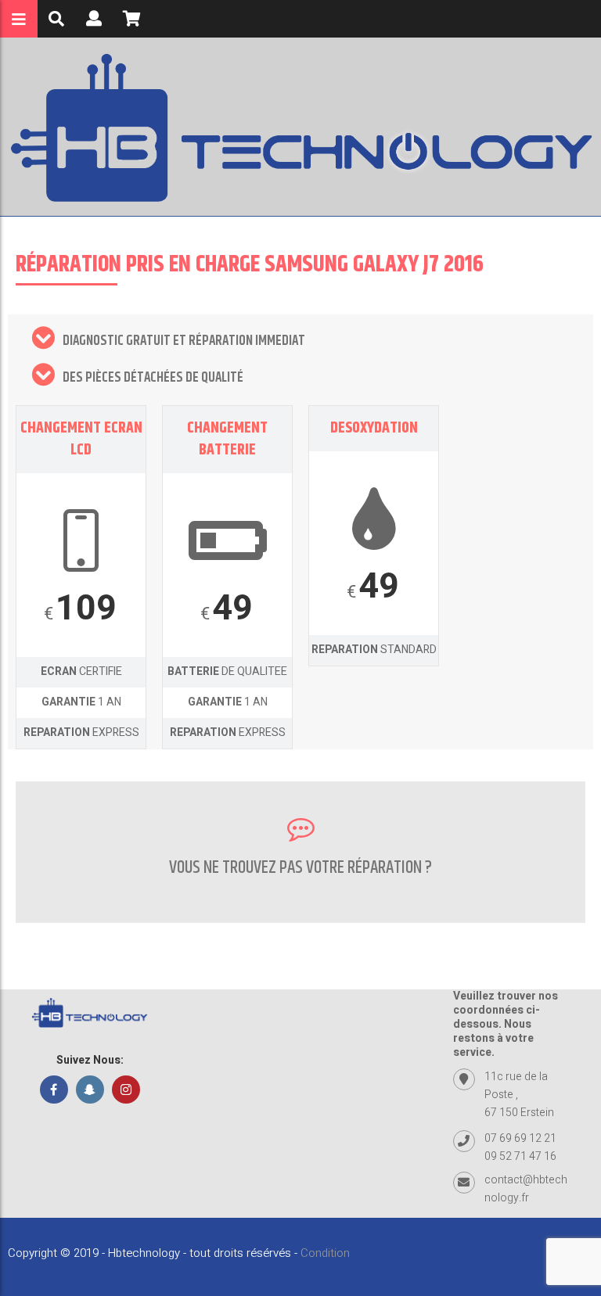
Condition (325, 1253)
